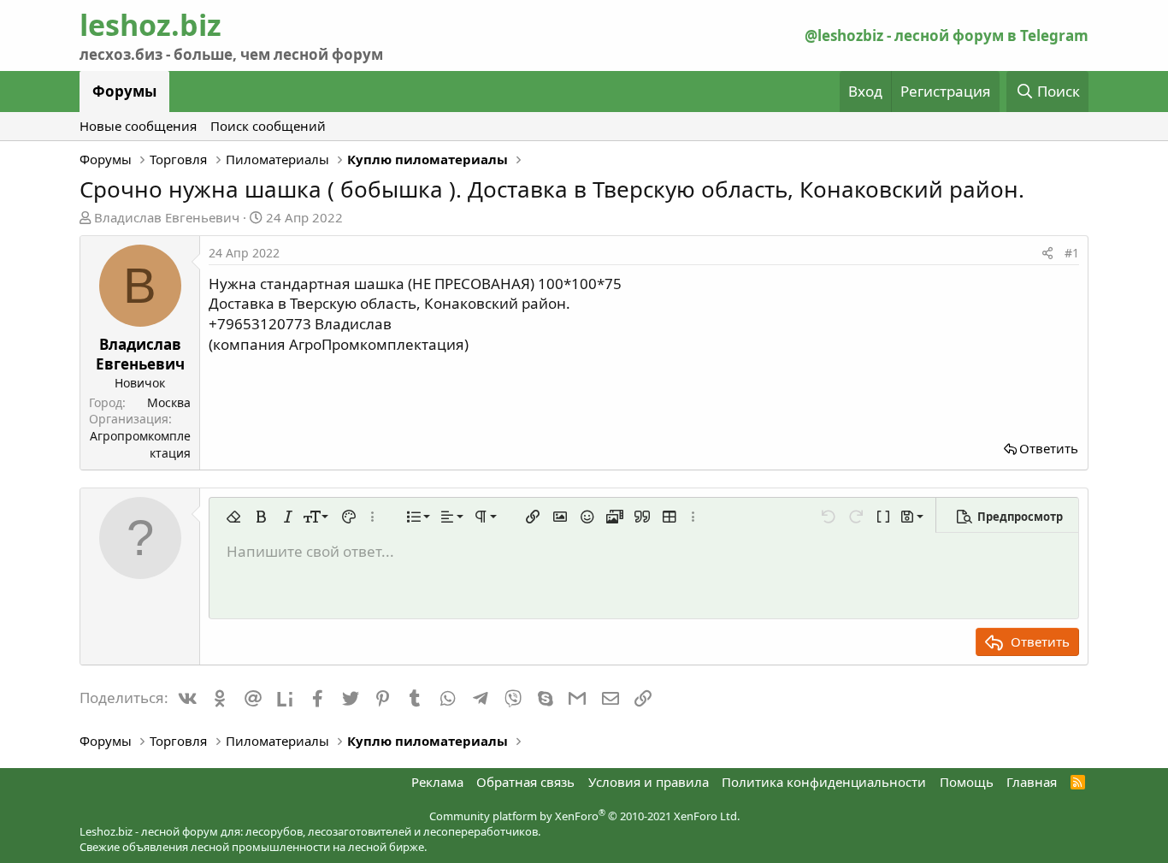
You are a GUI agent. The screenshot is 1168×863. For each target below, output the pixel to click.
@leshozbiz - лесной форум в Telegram (946, 35)
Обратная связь (525, 781)
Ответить (1048, 448)
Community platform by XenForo (584, 816)
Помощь (967, 781)
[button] (233, 516)
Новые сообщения (138, 125)
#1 (1072, 253)
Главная (1031, 781)
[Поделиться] (1047, 253)
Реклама (437, 781)
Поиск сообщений (268, 125)
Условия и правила (648, 781)
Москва (169, 402)
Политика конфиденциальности (824, 781)
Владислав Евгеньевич (166, 217)
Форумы (124, 91)
